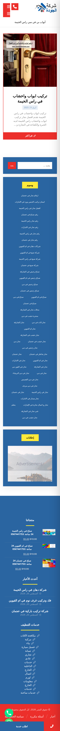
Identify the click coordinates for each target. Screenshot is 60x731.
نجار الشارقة (19, 322)
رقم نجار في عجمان (30, 240)
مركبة (28, 639)
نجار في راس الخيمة (40, 392)
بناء (28, 643)
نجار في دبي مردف (29, 385)
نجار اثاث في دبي (38, 322)
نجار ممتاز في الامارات (30, 398)
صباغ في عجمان (29, 303)
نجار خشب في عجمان (37, 341)
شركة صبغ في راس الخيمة (29, 259)
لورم (28, 677)
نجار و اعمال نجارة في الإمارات (35, 404)
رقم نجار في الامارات (29, 227)
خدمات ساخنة (28, 692)
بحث (11, 165)
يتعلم (14, 404)
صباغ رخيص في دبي (30, 284)
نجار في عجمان (18, 392)
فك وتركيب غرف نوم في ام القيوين (30, 600)
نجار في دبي (42, 373)
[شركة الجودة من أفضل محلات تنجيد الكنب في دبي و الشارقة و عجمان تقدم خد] (46, 7)
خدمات (28, 662)
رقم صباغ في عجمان (29, 214)
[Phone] (9, 713)
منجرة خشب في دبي (29, 316)
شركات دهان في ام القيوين (29, 246)
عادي (28, 658)
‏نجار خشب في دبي (29, 417)
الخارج (28, 670)
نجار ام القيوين (30, 328)
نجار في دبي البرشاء (21, 373)
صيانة (28, 650)
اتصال (28, 673)
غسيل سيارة (28, 647)
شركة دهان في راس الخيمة (30, 590)
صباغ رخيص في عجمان (29, 290)
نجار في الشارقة (40, 366)
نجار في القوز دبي (19, 366)
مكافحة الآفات (28, 635)
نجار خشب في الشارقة (29, 335)
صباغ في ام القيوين (38, 297)
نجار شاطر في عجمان (38, 354)
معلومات (28, 681)
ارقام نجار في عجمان (29, 195)
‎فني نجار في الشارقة (29, 411)
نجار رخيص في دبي (29, 347)
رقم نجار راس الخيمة (29, 221)
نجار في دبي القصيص (29, 379)
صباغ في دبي (18, 297)
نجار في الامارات (18, 360)
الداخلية (28, 666)
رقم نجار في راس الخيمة (30, 233)
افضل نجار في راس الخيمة (29, 208)
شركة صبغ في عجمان (29, 265)
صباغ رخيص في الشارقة (30, 271)
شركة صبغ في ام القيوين (30, 252)
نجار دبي (17, 341)
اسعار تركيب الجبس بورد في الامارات (30, 201)
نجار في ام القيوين (40, 360)
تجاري (28, 654)
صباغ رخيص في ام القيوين (29, 278)
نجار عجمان (17, 354)
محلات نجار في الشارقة (29, 309)
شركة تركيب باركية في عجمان (30, 611)
